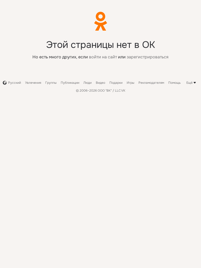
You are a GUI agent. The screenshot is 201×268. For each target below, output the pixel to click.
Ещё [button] (189, 83)
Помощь (174, 83)
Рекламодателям (151, 83)
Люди (87, 83)
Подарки (115, 83)
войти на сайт (103, 57)
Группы (51, 83)
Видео (100, 83)
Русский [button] (14, 83)
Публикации (70, 83)
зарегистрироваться (148, 57)
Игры (130, 83)
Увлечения (33, 83)
